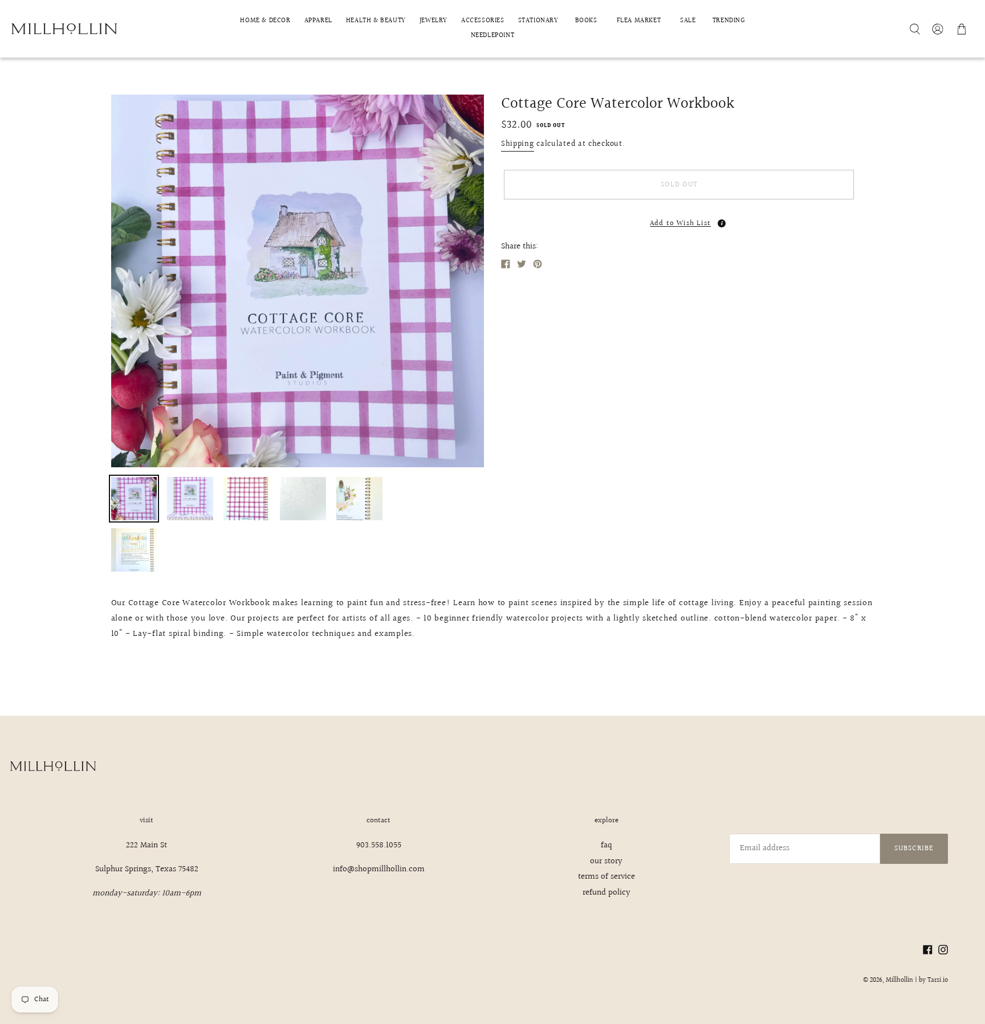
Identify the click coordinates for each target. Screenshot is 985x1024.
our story (606, 861)
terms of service (606, 876)
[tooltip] (722, 223)
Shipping (517, 144)
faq (606, 845)
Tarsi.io (937, 980)
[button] (679, 220)
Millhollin (899, 980)
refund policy (606, 892)
